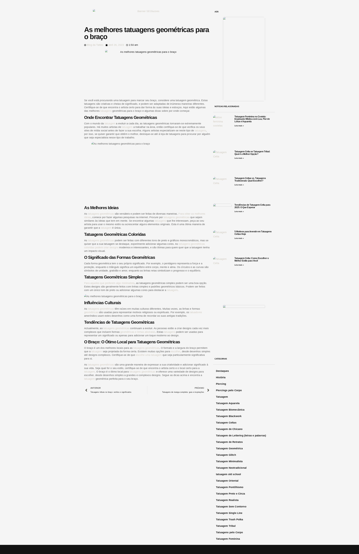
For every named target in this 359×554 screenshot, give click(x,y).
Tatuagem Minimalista (229, 461)
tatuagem (110, 123)
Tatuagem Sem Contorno (231, 506)
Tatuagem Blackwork (228, 416)
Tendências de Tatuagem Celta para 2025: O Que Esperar (252, 206)
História (220, 377)
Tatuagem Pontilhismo (229, 487)
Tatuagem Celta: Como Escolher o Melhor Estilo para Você (251, 259)
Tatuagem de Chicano (229, 429)
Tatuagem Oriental (227, 480)
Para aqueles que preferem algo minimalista (109, 283)
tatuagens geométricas (101, 213)
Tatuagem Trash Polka (229, 519)
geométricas (91, 312)
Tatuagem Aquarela (228, 403)
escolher (175, 351)
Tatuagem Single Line (229, 513)
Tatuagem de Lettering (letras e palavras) (241, 435)
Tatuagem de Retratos (229, 442)
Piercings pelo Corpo (229, 390)
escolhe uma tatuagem (149, 355)
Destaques (222, 371)
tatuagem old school (228, 474)
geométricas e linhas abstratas (137, 332)
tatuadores (196, 312)
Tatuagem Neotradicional (231, 467)
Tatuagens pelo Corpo (229, 532)
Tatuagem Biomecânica (230, 409)
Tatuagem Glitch (226, 455)
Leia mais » (239, 126)
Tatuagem (222, 396)
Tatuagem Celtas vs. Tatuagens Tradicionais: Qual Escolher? (250, 179)
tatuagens (106, 110)
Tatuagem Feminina (228, 538)
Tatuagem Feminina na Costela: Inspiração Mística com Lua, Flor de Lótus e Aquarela (252, 119)
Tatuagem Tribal (226, 526)
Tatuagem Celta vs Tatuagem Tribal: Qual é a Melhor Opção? (252, 152)
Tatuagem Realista (227, 500)
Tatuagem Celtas (226, 422)
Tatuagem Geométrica (229, 448)
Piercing (221, 383)
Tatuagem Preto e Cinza (230, 493)
